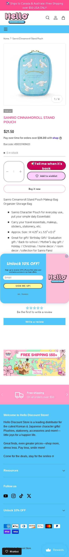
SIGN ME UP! (23, 286)
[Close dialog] (66, 256)
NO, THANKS (23, 294)
